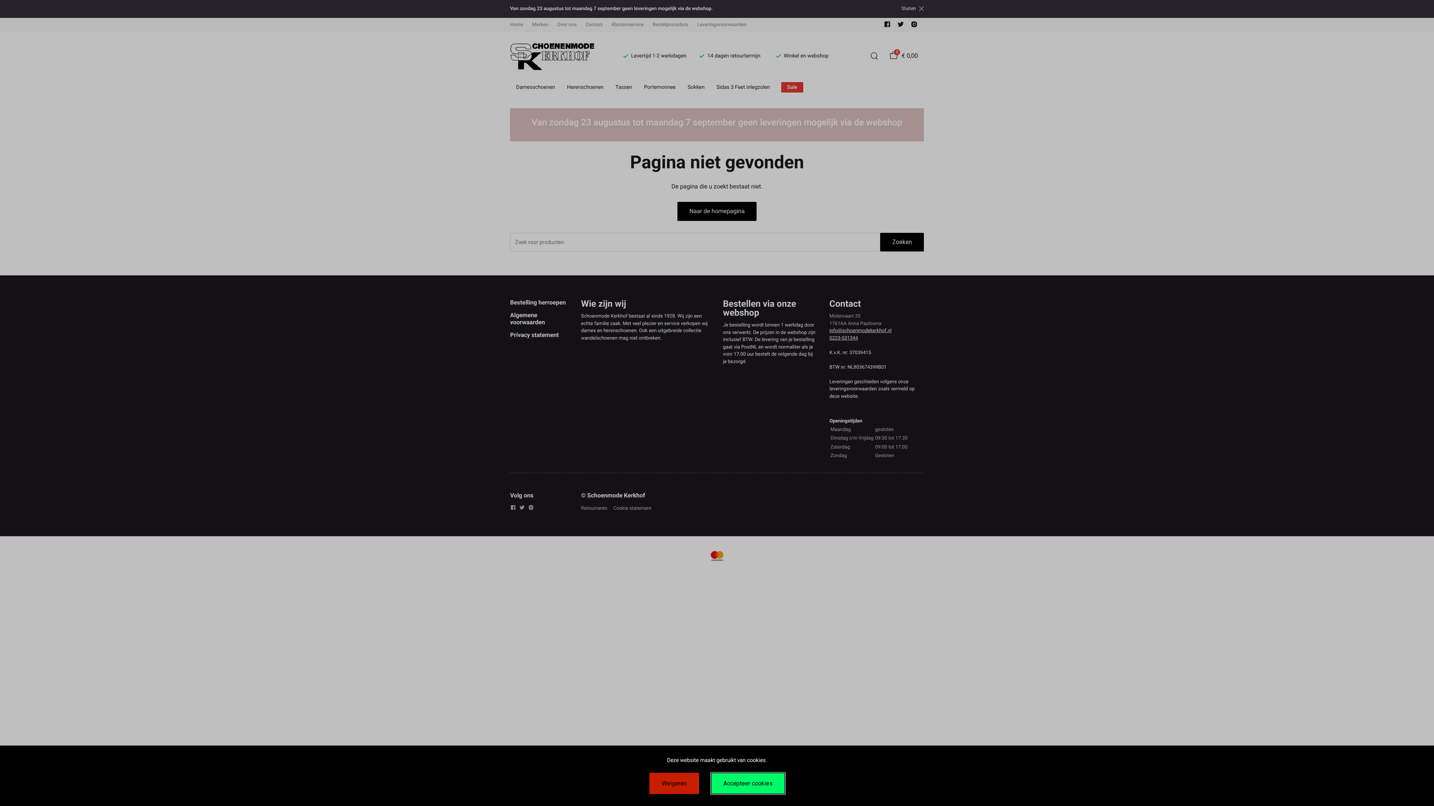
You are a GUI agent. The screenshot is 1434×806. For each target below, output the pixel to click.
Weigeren (674, 783)
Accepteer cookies (748, 783)
